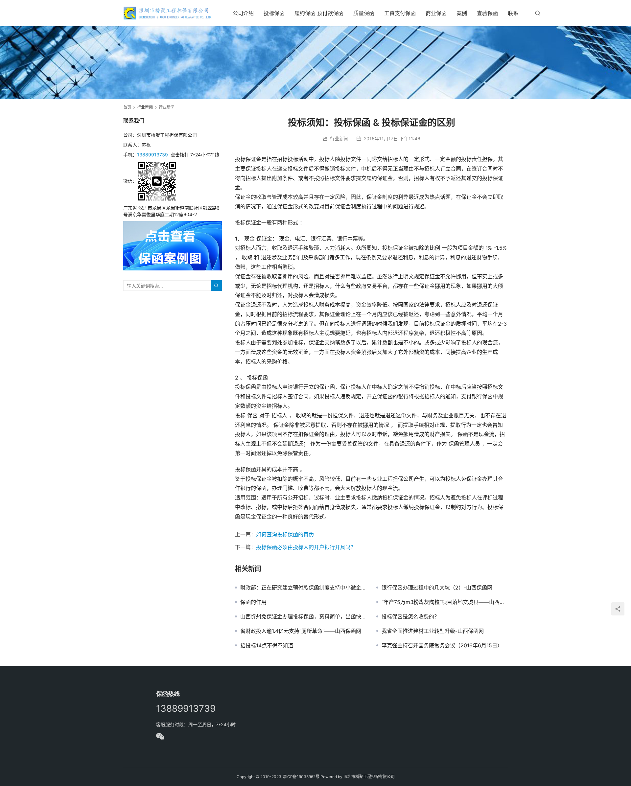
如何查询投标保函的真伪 (285, 534)
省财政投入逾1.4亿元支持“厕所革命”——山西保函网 (300, 631)
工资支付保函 (400, 13)
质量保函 (363, 13)
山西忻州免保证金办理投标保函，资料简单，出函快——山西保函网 (303, 616)
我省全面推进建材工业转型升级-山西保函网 (433, 631)
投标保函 (274, 13)
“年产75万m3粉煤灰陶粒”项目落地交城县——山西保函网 (445, 602)
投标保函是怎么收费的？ (410, 616)
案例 (461, 13)
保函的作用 (253, 602)
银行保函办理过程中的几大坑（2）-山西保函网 (437, 587)
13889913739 (152, 154)
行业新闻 (339, 138)
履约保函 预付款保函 (318, 13)
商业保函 (436, 13)
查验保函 (487, 13)
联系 (513, 13)
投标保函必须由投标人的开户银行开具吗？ (306, 547)
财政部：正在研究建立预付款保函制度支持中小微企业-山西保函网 (303, 587)
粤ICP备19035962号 (300, 776)
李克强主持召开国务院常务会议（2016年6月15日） (442, 645)
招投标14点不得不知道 (266, 645)
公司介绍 (243, 13)
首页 (127, 107)
